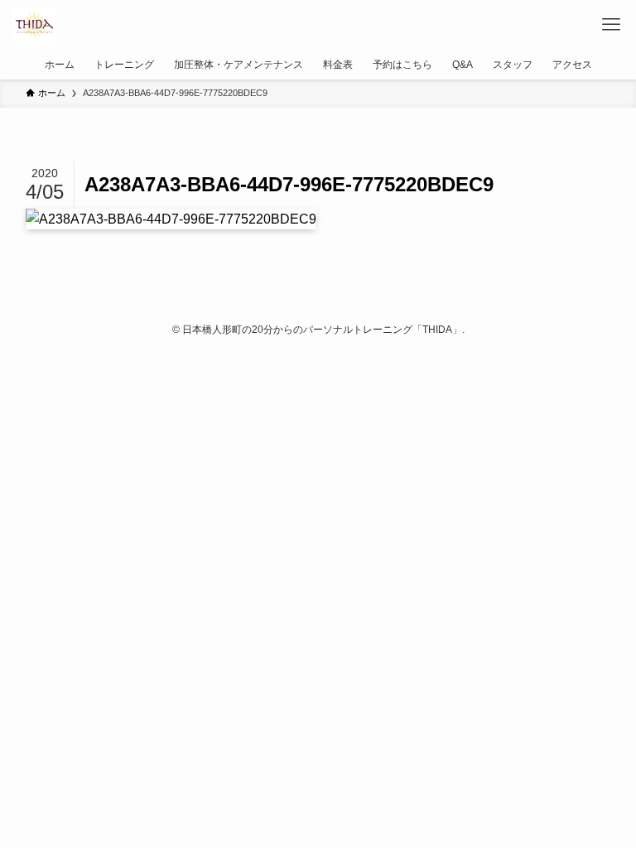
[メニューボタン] (611, 25)
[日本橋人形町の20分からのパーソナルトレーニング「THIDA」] (33, 25)
